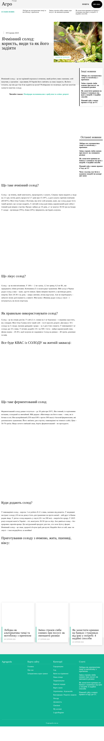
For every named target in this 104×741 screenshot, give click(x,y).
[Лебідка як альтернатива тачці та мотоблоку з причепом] (18, 615)
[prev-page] (21, 12)
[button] (85, 4)
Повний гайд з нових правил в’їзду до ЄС (89, 101)
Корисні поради (63, 57)
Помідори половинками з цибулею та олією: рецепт (46, 94)
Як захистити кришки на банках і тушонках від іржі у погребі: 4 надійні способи (87, 12)
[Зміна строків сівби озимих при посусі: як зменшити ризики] (52, 615)
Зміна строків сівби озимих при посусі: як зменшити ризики (60, 11)
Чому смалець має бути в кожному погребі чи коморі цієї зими (90, 174)
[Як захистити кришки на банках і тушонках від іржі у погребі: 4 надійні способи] (86, 615)
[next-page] (101, 12)
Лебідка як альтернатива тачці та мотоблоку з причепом (34, 11)
